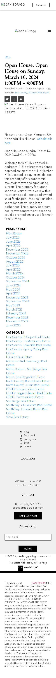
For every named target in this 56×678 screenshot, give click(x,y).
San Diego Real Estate (20, 401)
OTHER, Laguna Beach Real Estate (29, 393)
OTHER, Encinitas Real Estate (25, 389)
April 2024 (13, 293)
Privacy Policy (27, 560)
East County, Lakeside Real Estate (28, 345)
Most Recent (14, 233)
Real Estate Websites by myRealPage (28, 563)
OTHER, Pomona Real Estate (24, 397)
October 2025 (15, 257)
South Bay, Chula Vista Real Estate (29, 405)
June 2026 (13, 241)
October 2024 (15, 277)
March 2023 (14, 309)
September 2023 (17, 301)
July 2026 (12, 237)
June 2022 (13, 325)
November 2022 (17, 321)
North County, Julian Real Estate (27, 385)
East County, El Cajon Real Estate (32, 93)
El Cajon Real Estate (19, 357)
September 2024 (17, 281)
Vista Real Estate (17, 417)
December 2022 (17, 317)
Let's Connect (28, 516)
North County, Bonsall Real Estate (28, 381)
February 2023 (16, 313)
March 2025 (14, 273)
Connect (41, 5)
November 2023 (17, 297)
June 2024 (13, 285)
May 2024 (13, 289)
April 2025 (13, 269)
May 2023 (13, 305)
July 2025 (13, 265)
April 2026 (13, 245)
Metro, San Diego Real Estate (25, 377)
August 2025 (14, 261)
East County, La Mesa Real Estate (28, 341)
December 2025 (17, 249)
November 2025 (17, 253)
